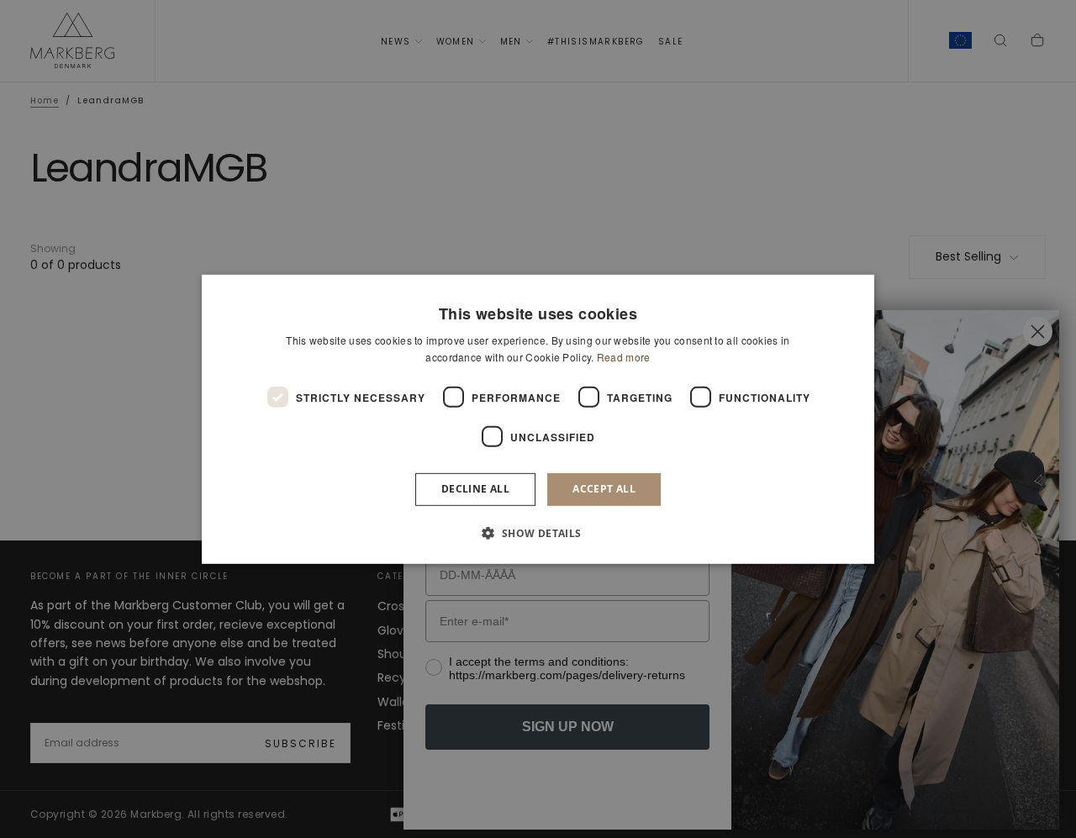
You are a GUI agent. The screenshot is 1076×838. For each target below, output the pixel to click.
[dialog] (538, 418)
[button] (537, 533)
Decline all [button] (475, 489)
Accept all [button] (604, 489)
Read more (624, 357)
